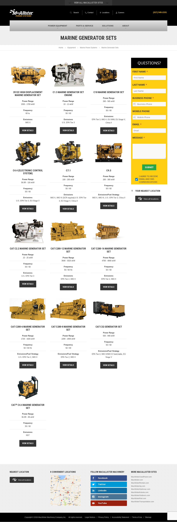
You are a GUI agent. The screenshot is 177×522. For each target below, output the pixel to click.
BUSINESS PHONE (142, 98)
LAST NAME (138, 84)
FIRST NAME (139, 71)
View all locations (151, 199)
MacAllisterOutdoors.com (140, 495)
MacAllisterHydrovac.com (140, 489)
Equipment (71, 48)
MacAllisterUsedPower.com (141, 477)
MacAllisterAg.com (138, 486)
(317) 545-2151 (160, 12)
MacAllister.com (137, 480)
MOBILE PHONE (141, 111)
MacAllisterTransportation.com (142, 502)
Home (61, 48)
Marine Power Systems (88, 48)
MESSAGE (137, 137)
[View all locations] (65, 507)
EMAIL (135, 124)
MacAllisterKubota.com (139, 492)
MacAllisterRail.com (138, 499)
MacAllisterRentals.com (140, 483)
